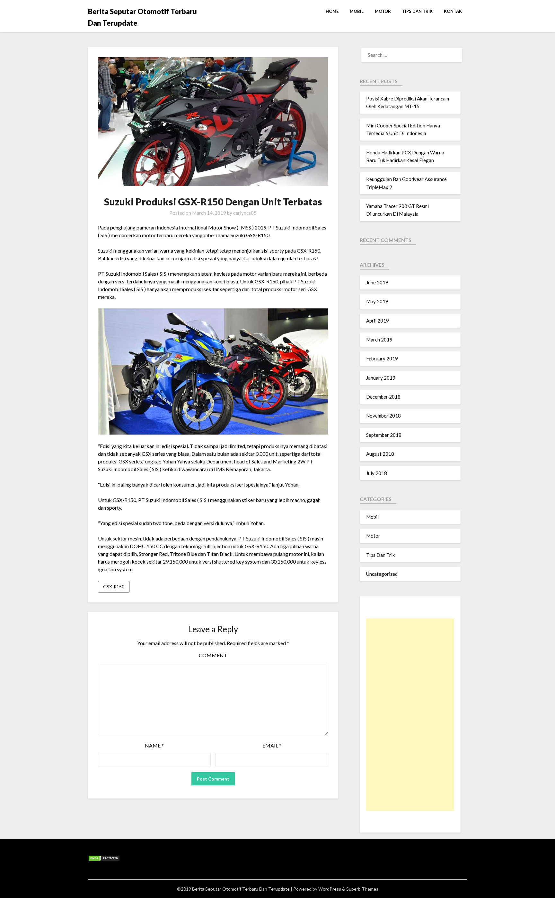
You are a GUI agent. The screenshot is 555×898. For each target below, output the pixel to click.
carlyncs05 (245, 213)
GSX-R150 (113, 586)
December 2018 (383, 397)
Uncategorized (382, 574)
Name (154, 745)
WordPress (329, 889)
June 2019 (377, 282)
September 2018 (383, 435)
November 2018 (383, 416)
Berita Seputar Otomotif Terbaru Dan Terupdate (142, 17)
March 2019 (379, 339)
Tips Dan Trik (417, 11)
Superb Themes (362, 889)
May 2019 (377, 301)
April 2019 (377, 321)
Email (271, 745)
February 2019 (382, 358)
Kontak (453, 11)
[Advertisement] (410, 714)
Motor (383, 11)
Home (332, 11)
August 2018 (380, 454)
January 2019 (380, 378)
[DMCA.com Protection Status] (104, 859)
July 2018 (376, 473)
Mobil (357, 11)
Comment (213, 655)
